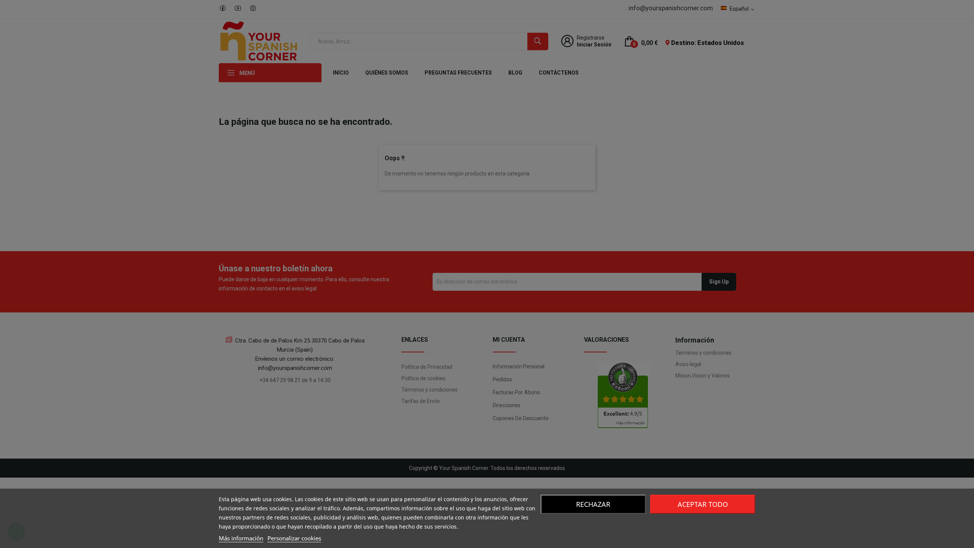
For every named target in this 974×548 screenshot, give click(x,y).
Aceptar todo (703, 504)
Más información (241, 538)
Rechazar (593, 504)
